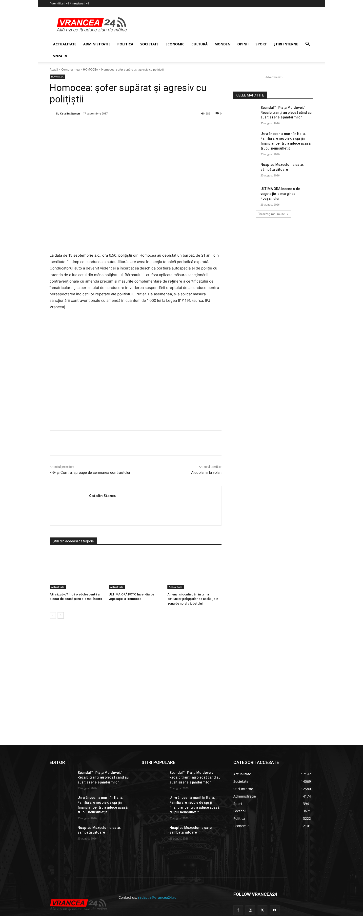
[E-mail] (132, 126)
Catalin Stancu (70, 113)
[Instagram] (250, 910)
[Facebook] (86, 126)
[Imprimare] (143, 126)
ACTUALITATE (64, 44)
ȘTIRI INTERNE (286, 44)
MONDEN (222, 44)
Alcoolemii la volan (206, 472)
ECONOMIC (174, 44)
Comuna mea (70, 69)
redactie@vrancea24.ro (157, 897)
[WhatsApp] (120, 126)
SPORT (261, 44)
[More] (155, 443)
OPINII (243, 44)
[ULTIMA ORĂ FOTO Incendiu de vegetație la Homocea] (136, 570)
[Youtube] (275, 910)
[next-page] (61, 615)
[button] (307, 44)
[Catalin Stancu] (53, 113)
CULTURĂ (199, 44)
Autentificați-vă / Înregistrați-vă (69, 3)
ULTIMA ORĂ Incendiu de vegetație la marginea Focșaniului (280, 193)
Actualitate (57, 587)
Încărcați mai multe (272, 214)
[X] (98, 126)
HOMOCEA (90, 69)
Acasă (54, 69)
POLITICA (125, 44)
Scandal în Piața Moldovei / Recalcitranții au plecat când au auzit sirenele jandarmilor (286, 112)
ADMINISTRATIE (96, 44)
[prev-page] (53, 615)
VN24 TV (60, 56)
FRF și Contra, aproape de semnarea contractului (90, 472)
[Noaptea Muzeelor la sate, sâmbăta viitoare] (245, 170)
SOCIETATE (149, 44)
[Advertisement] (136, 372)
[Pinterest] (109, 126)
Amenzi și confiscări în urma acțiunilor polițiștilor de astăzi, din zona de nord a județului (192, 598)
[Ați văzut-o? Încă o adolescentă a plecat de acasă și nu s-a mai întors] (77, 570)
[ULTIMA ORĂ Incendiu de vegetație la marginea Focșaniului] (245, 195)
